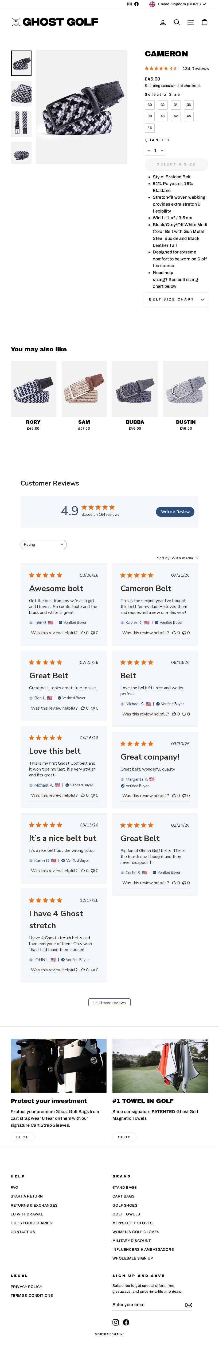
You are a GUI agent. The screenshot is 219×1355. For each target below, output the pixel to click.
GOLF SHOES (124, 1205)
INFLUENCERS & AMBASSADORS (143, 1250)
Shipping (152, 86)
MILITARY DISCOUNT (131, 1241)
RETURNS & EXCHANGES (34, 1205)
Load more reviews (109, 1002)
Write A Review (175, 511)
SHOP (22, 1137)
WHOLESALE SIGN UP (132, 1258)
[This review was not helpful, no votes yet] (93, 633)
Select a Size (163, 95)
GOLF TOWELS (126, 1214)
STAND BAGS (124, 1187)
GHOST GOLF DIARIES (31, 1223)
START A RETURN (27, 1196)
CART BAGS (123, 1196)
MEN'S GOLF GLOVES (132, 1223)
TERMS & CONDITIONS (32, 1296)
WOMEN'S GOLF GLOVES (135, 1232)
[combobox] (44, 544)
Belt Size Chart (171, 299)
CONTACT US (23, 1232)
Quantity (158, 140)
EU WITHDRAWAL (27, 1214)
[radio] (150, 105)
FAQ (14, 1187)
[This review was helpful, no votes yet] (83, 633)
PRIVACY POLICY (26, 1287)
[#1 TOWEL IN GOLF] (160, 1066)
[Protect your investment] (59, 1066)
